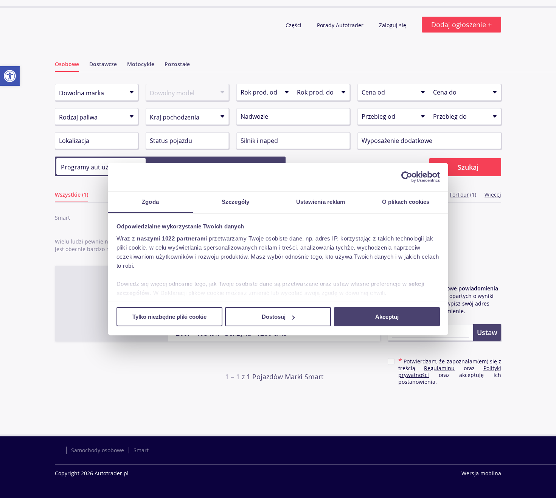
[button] (10, 76)
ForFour (459, 194)
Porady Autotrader (341, 25)
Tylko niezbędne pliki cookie (169, 316)
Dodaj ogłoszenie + (461, 24)
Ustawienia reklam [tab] (320, 201)
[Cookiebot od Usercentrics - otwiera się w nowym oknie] (407, 177)
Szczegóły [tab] (235, 201)
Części (294, 25)
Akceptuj (387, 316)
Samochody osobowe (97, 450)
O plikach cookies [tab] (406, 201)
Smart (141, 450)
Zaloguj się (393, 25)
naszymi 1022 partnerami (172, 238)
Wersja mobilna (481, 473)
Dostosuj (274, 316)
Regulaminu (439, 368)
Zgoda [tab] (150, 201)
